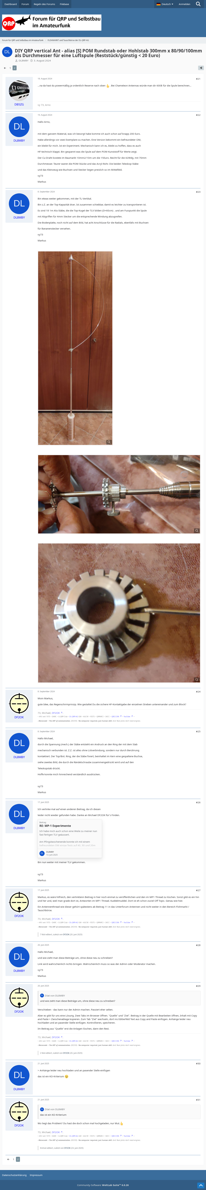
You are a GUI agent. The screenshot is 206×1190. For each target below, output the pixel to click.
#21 (198, 78)
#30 (198, 1063)
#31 (198, 1099)
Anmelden (184, 4)
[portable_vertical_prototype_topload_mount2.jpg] (119, 494)
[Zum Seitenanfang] (200, 1185)
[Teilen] (201, 68)
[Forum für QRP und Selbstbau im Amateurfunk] (103, 22)
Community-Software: (103, 1185)
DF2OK (56, 712)
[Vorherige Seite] (5, 67)
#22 (198, 114)
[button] (165, 4)
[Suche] (198, 4)
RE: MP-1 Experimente (55, 826)
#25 (198, 731)
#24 (198, 691)
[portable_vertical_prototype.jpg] (75, 348)
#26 (198, 802)
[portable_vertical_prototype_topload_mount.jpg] (119, 613)
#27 (198, 890)
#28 (198, 945)
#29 (198, 985)
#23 (198, 191)
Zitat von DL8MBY (55, 995)
